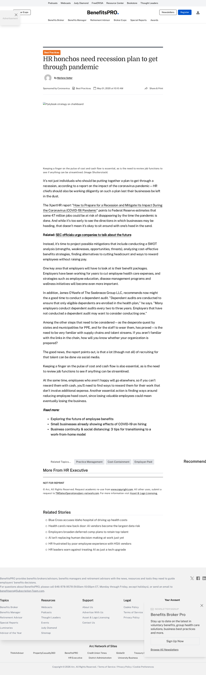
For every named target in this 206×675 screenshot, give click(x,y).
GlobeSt (120, 653)
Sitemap (46, 633)
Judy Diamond (81, 3)
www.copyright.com (122, 489)
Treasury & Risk (142, 653)
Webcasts (66, 3)
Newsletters (168, 12)
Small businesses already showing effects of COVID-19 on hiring (98, 424)
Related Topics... (61, 461)
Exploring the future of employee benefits (82, 419)
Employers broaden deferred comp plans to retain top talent (88, 532)
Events (45, 622)
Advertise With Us (92, 612)
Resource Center (115, 3)
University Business (128, 657)
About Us (87, 607)
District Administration (100, 657)
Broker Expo (22, 12)
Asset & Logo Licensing (95, 617)
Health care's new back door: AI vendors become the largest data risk (94, 526)
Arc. (73, 667)
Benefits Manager (10, 612)
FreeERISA (97, 3)
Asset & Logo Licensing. (144, 493)
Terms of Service (106, 667)
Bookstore (132, 3)
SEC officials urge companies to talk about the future (93, 235)
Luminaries (6, 627)
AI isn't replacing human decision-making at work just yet (86, 537)
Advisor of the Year (11, 633)
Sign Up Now (175, 641)
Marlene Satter (64, 78)
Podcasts (52, 3)
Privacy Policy (124, 667)
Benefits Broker (9, 607)
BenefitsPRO (71, 653)
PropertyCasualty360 (44, 653)
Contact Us (88, 622)
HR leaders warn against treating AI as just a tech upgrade (87, 549)
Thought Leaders (149, 3)
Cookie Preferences (143, 667)
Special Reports (9, 622)
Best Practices (51, 52)
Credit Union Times (97, 653)
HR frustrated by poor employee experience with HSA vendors (89, 543)
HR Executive (75, 657)
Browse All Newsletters (164, 649)
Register (184, 12)
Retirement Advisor (11, 617)
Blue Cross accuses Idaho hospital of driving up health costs (87, 520)
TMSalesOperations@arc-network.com (77, 493)
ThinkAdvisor (17, 653)
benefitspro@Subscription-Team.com (22, 590)
